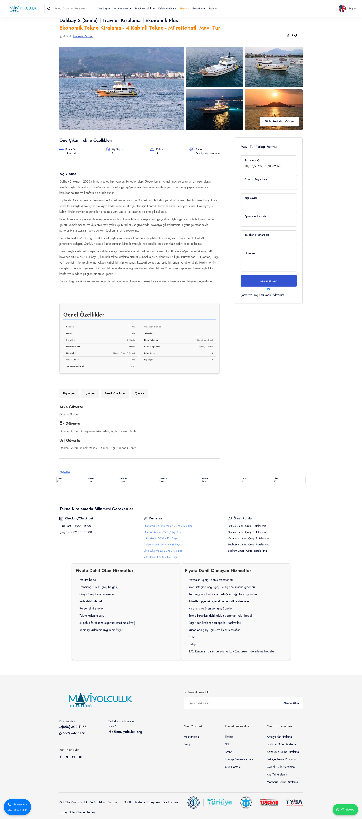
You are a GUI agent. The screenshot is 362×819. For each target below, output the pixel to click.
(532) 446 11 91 (74, 733)
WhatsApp (347, 809)
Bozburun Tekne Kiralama (283, 752)
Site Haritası (233, 767)
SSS (227, 744)
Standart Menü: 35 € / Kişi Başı (162, 532)
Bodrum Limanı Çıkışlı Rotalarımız (247, 551)
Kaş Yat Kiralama (277, 774)
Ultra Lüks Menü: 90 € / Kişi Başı (163, 551)
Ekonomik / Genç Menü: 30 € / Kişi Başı (168, 526)
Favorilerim (199, 8)
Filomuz (184, 8)
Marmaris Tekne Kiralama (282, 782)
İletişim (229, 737)
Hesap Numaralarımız (239, 759)
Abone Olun (291, 703)
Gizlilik (127, 802)
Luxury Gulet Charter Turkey (77, 812)
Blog (187, 744)
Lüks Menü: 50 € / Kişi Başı (160, 538)
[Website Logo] (22, 8)
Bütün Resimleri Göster (279, 121)
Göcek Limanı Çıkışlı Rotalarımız (247, 532)
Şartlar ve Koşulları (252, 295)
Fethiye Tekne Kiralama (281, 759)
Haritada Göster (83, 36)
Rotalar (213, 8)
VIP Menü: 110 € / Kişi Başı (160, 557)
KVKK (228, 752)
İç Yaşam (90, 393)
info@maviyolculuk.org (125, 731)
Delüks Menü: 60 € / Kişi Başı (162, 544)
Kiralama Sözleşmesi (147, 802)
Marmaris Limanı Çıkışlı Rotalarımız (248, 538)
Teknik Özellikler (115, 393)
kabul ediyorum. (263, 295)
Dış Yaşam (69, 393)
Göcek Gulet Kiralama (281, 767)
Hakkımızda (191, 737)
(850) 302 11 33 (74, 726)
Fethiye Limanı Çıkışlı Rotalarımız (247, 526)
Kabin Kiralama (167, 8)
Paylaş (296, 35)
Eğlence (139, 393)
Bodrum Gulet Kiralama (281, 744)
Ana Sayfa (103, 8)
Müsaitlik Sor (268, 281)
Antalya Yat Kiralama (279, 737)
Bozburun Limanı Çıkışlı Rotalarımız (248, 544)
